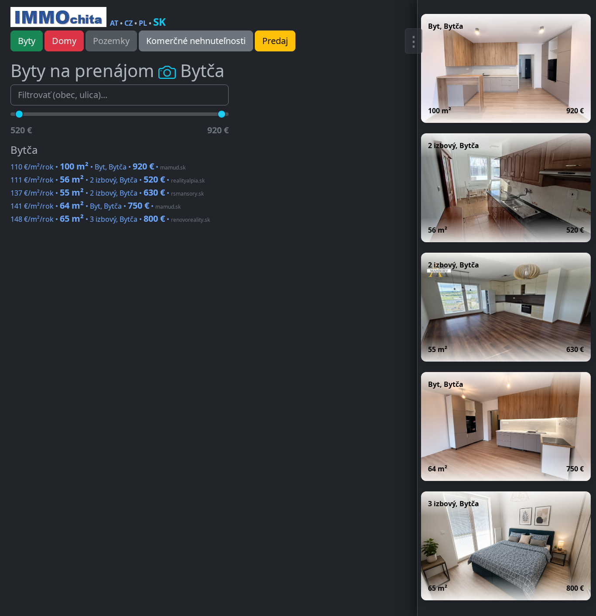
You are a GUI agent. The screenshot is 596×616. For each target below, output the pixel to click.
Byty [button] (26, 41)
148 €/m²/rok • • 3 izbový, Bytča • (110, 219)
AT (114, 23)
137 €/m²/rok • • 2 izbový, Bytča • (107, 193)
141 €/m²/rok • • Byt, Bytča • (95, 206)
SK (159, 21)
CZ (128, 23)
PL (143, 23)
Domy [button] (64, 41)
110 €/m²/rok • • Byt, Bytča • (97, 167)
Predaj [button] (275, 41)
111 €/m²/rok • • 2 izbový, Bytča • (107, 180)
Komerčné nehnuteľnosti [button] (196, 41)
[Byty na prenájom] (58, 17)
